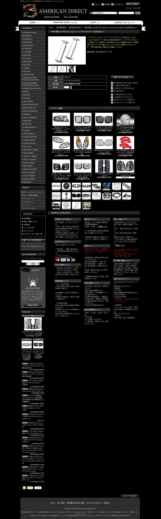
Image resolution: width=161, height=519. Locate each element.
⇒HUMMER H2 (26, 36)
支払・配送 (61, 503)
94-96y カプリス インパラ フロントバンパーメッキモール (116, 199)
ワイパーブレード (27, 198)
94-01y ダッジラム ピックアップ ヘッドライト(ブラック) (33, 425)
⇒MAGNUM (25, 95)
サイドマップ (28, 231)
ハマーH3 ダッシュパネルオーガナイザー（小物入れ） (56, 209)
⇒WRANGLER (26, 121)
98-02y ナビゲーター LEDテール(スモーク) (125, 174)
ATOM (38, 487)
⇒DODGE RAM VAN (28, 108)
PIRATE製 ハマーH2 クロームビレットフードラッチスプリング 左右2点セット (110, 27)
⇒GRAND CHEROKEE (29, 118)
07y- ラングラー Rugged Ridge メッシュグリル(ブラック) (56, 199)
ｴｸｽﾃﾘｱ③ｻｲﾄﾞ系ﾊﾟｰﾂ (75, 27)
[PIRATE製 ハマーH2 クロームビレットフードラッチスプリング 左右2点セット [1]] (52, 72)
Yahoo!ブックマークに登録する (123, 100)
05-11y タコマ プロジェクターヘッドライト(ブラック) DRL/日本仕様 (33, 374)
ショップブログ (95, 22)
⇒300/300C (25, 92)
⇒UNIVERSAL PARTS (28, 32)
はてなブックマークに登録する (124, 102)
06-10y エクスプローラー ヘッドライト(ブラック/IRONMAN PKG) (76, 190)
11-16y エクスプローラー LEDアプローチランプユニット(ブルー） (33, 440)
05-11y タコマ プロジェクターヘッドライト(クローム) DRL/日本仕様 (33, 366)
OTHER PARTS (26, 182)
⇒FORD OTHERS (27, 153)
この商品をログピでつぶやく (123, 97)
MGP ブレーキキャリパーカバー (32, 192)
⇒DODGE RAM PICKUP (29, 105)
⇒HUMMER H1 (26, 42)
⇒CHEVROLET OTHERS (29, 150)
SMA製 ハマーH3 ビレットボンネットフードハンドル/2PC (96, 199)
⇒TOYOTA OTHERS (28, 172)
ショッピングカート (133, 4)
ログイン (97, 4)
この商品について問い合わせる (124, 88)
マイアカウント (119, 4)
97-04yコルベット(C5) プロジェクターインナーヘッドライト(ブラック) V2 (32, 469)
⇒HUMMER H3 (26, 39)
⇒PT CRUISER (26, 49)
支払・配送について (65, 22)
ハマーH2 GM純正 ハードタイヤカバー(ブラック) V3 (66, 190)
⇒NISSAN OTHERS (28, 179)
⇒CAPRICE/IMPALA (28, 134)
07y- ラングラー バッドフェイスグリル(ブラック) (86, 199)
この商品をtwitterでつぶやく (122, 94)
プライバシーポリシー (94, 503)
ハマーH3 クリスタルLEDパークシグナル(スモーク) (104, 128)
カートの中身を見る (33, 240)
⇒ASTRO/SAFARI (27, 74)
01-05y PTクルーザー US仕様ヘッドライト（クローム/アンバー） (61, 152)
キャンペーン (25, 205)
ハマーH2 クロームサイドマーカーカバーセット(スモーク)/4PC (96, 190)
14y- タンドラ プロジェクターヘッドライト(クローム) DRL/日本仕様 (82, 175)
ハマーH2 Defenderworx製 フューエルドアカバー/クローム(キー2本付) (125, 129)
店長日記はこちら (32, 305)
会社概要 (27, 218)
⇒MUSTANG (25, 71)
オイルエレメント (27, 202)
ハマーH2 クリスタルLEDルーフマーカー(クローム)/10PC (32, 383)
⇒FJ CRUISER (26, 52)
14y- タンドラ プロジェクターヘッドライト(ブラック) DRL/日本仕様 (38, 352)
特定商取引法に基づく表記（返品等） (126, 83)
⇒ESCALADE (26, 58)
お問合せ (125, 22)
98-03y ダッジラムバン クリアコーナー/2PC (104, 151)
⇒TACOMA (25, 130)
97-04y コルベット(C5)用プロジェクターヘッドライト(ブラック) (33, 478)
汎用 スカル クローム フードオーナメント (66, 199)
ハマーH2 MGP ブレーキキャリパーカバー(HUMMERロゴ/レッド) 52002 (125, 152)
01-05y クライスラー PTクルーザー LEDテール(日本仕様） (82, 152)
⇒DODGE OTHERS (28, 163)
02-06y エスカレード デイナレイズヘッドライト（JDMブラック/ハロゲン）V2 (61, 175)
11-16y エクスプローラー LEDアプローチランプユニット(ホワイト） (33, 416)
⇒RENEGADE (26, 124)
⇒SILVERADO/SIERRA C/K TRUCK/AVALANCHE (30, 84)
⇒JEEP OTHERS (26, 166)
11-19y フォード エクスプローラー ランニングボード (127, 190)
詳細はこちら (102, 226)
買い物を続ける (118, 91)
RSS (30, 487)
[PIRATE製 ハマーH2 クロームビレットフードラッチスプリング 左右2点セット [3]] (71, 72)
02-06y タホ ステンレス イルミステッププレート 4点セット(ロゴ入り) (86, 209)
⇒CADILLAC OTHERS (29, 156)
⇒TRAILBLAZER (27, 45)
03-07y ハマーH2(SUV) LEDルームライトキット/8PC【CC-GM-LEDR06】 (106, 190)
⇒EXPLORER (26, 55)
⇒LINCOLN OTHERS (28, 160)
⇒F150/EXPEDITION (28, 140)
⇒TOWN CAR (26, 147)
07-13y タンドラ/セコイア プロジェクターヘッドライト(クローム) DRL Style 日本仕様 (26, 353)
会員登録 (107, 4)
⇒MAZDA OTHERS (28, 176)
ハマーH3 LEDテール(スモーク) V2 (104, 174)
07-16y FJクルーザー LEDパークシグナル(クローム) (56, 190)
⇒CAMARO (25, 68)
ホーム (35, 22)
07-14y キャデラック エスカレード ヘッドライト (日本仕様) (33, 333)
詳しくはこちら (72, 249)
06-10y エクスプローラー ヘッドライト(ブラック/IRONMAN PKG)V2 (86, 190)
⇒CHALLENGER (27, 101)
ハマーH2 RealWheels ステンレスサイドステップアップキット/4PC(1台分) (106, 199)
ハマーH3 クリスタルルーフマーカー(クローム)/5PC (116, 189)
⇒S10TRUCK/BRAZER (29, 137)
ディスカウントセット (28, 208)
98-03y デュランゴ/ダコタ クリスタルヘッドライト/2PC (32, 408)
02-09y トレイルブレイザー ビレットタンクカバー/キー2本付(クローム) (66, 209)
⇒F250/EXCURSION (28, 143)
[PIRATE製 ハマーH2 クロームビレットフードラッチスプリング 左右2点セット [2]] (61, 72)
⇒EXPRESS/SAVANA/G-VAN (31, 88)
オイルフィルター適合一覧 (33, 234)
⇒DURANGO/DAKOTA (29, 111)
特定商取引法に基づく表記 (76, 503)
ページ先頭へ (129, 496)
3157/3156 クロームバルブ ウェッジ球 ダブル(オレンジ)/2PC (126, 199)
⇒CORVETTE (26, 65)
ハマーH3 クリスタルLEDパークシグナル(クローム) (82, 128)
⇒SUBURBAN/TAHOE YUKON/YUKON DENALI (30, 79)
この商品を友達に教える (121, 85)
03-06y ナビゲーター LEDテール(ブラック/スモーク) (76, 199)
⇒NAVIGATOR (26, 62)
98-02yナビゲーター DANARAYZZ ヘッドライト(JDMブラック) (61, 129)
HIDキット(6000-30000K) (29, 195)
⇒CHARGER (25, 98)
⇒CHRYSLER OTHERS (29, 169)
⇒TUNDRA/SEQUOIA (28, 127)
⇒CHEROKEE (26, 114)
